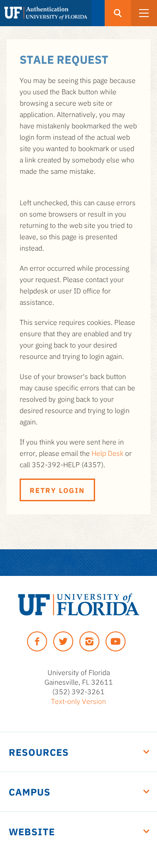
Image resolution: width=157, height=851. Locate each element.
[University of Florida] (79, 604)
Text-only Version (78, 701)
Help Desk (107, 453)
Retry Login (57, 490)
